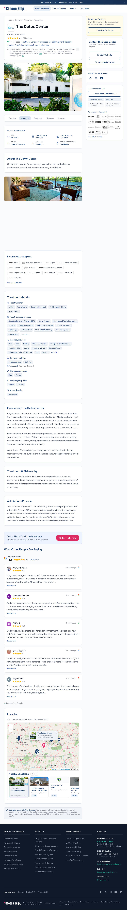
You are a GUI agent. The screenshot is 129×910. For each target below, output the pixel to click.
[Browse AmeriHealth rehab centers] (98, 132)
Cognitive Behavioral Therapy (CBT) (22, 321)
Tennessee (38, 20)
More (72, 8)
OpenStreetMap (64, 769)
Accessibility (115, 902)
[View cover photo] (43, 87)
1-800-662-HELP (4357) (107, 854)
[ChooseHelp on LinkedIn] (121, 892)
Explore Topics (59, 8)
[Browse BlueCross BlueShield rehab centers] (98, 116)
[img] (43, 746)
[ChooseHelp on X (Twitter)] (105, 892)
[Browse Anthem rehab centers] (118, 122)
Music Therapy (26, 330)
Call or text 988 (105, 841)
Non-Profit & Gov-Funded (77, 856)
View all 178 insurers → (96, 137)
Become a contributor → (107, 872)
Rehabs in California (12, 843)
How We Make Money (75, 860)
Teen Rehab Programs (44, 854)
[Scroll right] (36, 774)
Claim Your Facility (73, 851)
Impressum (95, 902)
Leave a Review (69, 538)
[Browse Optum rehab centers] (111, 122)
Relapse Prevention (26, 325)
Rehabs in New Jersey (12, 860)
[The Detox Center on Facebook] (90, 78)
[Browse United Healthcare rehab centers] (111, 116)
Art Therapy (13, 330)
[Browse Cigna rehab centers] (105, 116)
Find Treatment (42, 8)
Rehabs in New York (12, 847)
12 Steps (12, 325)
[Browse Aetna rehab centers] (91, 116)
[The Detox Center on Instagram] (96, 78)
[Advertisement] (43, 225)
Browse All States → (12, 868)
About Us (63, 902)
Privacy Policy (73, 902)
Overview (13, 118)
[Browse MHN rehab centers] (91, 132)
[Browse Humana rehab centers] (118, 116)
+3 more (54, 352)
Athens (10, 34)
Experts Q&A (43, 892)
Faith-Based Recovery (43, 330)
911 (23, 56)
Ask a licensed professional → (109, 864)
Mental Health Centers (44, 863)
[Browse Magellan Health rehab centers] (105, 122)
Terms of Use (84, 902)
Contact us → (102, 880)
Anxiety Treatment (63, 325)
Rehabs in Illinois (10, 851)
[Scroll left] (32, 774)
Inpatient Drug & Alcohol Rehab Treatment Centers (28, 45)
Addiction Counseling (45, 325)
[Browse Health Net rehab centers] (118, 127)
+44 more (24, 334)
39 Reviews (34, 559)
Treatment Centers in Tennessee (35, 42)
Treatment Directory (23, 20)
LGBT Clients (13, 311)
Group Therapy (44, 321)
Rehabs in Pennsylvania (13, 864)
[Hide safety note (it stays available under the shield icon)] (77, 49)
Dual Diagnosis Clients (58, 307)
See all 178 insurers (14, 282)
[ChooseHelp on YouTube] (116, 892)
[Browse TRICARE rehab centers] (91, 122)
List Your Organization (75, 838)
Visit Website (106, 55)
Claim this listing (53, 814)
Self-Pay (28, 362)
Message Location (106, 62)
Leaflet (53, 769)
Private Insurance (15, 362)
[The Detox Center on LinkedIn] (101, 78)
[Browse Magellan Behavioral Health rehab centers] (105, 132)
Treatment (38, 118)
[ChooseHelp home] (15, 8)
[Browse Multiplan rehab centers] (98, 127)
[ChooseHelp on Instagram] (110, 892)
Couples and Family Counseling (64, 321)
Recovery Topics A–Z (26, 892)
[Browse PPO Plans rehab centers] (105, 127)
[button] (44, 746)
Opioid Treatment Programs (60, 42)
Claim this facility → (105, 30)
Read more (11, 585)
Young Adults (22, 307)
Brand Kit (104, 902)
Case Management (62, 330)
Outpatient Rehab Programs (46, 846)
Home (9, 20)
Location (62, 118)
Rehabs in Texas (10, 856)
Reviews (50, 118)
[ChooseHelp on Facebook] (100, 892)
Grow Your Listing (73, 847)
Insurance (25, 118)
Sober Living (13, 334)
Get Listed (84, 8)
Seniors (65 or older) (38, 307)
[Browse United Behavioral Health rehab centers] (111, 127)
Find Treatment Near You (45, 867)
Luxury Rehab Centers (44, 859)
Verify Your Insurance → (106, 93)
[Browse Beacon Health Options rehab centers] (98, 122)
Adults (11, 307)
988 (59, 2)
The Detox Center (45, 733)
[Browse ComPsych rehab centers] (91, 127)
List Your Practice (73, 843)
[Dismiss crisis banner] (124, 2)
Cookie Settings (67, 904)
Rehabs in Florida (11, 838)
